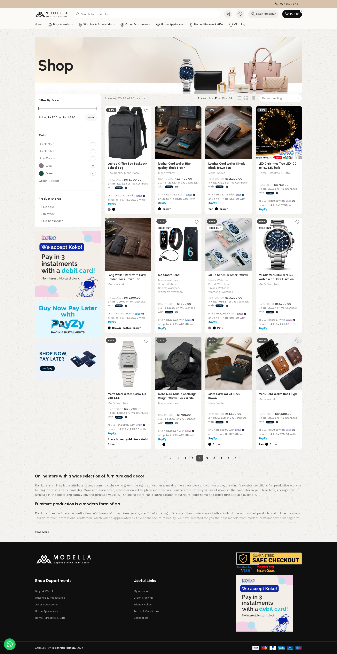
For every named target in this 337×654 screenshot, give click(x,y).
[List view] (239, 98)
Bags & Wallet (44, 591)
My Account (141, 591)
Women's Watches (170, 291)
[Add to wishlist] (146, 110)
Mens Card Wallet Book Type (278, 394)
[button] (10, 644)
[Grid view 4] (253, 98)
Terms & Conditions (146, 611)
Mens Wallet (166, 172)
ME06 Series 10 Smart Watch (228, 275)
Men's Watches (168, 280)
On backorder (53, 221)
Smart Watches (168, 284)
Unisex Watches (168, 287)
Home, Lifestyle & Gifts (274, 172)
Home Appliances (46, 611)
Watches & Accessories (50, 597)
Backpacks (115, 172)
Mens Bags (131, 172)
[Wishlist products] (240, 14)
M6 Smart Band (169, 275)
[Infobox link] (286, 4)
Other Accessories (46, 604)
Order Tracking (143, 597)
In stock (49, 214)
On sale (48, 207)
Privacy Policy (143, 604)
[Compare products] (228, 14)
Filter (91, 117)
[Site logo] (52, 14)
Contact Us (141, 617)
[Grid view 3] (246, 98)
